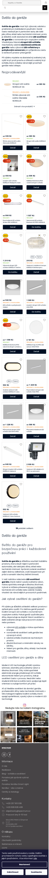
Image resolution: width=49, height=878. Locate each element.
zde (36, 858)
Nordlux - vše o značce (12, 794)
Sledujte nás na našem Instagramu (24, 716)
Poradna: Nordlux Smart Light (15, 790)
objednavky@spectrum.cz (18, 817)
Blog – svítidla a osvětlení (13, 780)
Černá (37, 259)
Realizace (6, 776)
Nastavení (23, 864)
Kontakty (6, 843)
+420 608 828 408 (14, 814)
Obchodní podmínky (11, 847)
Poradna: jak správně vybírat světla (15, 785)
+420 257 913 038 (14, 810)
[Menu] (43, 7)
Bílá (31, 259)
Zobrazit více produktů (22, 109)
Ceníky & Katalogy (10, 798)
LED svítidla (20, 635)
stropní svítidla (35, 592)
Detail (12, 150)
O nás (4, 772)
